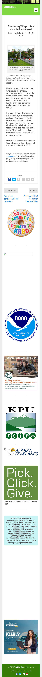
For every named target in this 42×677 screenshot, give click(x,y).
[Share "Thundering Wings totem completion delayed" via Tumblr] (23, 179)
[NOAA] (21, 325)
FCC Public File (16, 671)
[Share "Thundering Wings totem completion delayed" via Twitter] (14, 179)
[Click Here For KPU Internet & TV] (21, 422)
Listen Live (10, 6)
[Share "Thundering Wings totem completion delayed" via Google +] (18, 179)
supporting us (11, 156)
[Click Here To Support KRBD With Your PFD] (21, 483)
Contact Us (27, 671)
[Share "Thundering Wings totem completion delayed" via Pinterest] (28, 179)
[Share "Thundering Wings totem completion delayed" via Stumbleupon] (32, 179)
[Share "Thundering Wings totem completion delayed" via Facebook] (9, 179)
